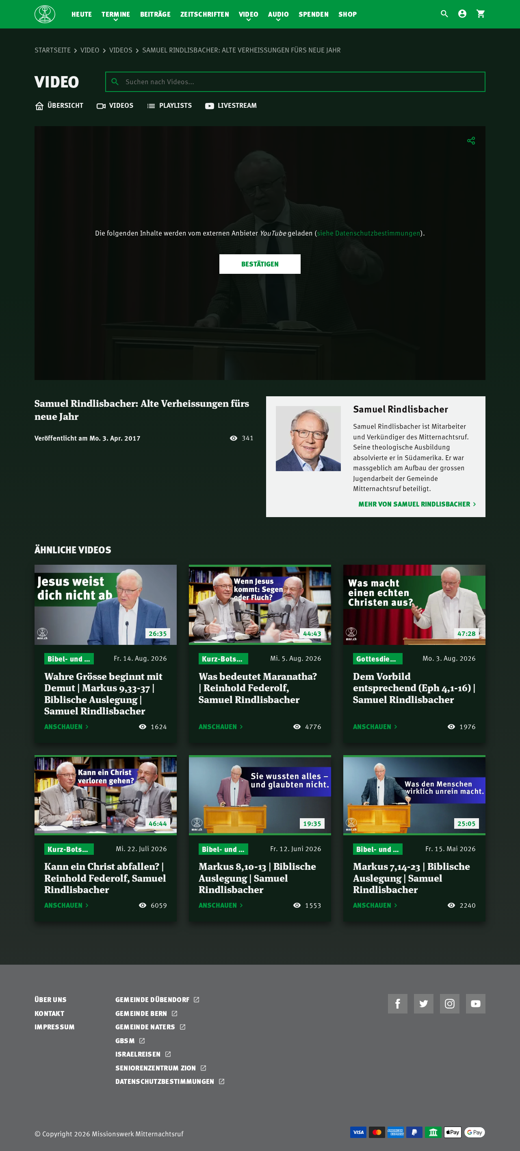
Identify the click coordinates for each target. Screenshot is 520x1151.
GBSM (126, 1040)
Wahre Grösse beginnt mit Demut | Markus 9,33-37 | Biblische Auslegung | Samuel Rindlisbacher (103, 693)
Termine (116, 14)
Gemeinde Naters (146, 1027)
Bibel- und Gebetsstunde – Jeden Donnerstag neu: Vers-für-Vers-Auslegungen (69, 658)
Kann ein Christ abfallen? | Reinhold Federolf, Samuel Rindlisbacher (105, 877)
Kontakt (49, 1013)
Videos (120, 50)
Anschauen (63, 726)
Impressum (55, 1027)
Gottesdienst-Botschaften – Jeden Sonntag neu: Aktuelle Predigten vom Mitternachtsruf (377, 658)
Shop (347, 14)
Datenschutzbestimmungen (165, 1081)
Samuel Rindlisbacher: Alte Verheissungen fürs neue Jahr (241, 50)
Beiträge (155, 14)
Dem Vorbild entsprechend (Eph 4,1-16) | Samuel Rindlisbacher (414, 687)
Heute (82, 14)
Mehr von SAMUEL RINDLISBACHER (414, 504)
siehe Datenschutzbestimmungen (368, 233)
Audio (278, 14)
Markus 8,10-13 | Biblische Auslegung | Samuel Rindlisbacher (257, 877)
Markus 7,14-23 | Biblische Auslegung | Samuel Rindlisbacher (411, 877)
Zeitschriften (204, 14)
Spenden (314, 14)
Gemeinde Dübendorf (153, 999)
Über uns (51, 999)
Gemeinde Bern (142, 1013)
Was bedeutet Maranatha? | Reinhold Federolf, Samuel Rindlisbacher (258, 687)
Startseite (53, 50)
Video (249, 14)
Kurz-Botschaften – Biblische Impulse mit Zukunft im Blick (223, 658)
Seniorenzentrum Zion (156, 1068)
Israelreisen (138, 1054)
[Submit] (115, 81)
